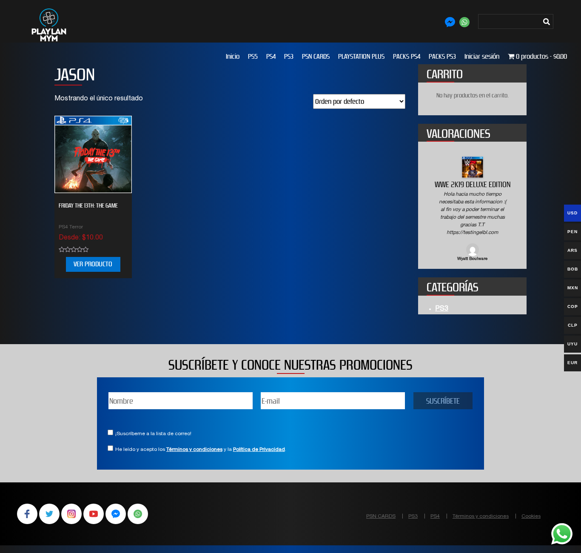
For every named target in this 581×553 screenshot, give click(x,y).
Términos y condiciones (194, 449)
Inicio (232, 56)
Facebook (27, 514)
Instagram (71, 514)
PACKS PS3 (442, 56)
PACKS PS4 (406, 56)
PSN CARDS (316, 56)
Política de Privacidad (259, 449)
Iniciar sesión (481, 56)
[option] (472, 209)
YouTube (93, 514)
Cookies (531, 516)
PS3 (288, 56)
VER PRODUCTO (93, 264)
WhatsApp (138, 514)
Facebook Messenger (115, 514)
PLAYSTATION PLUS (361, 56)
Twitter (49, 514)
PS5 (253, 56)
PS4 (271, 56)
